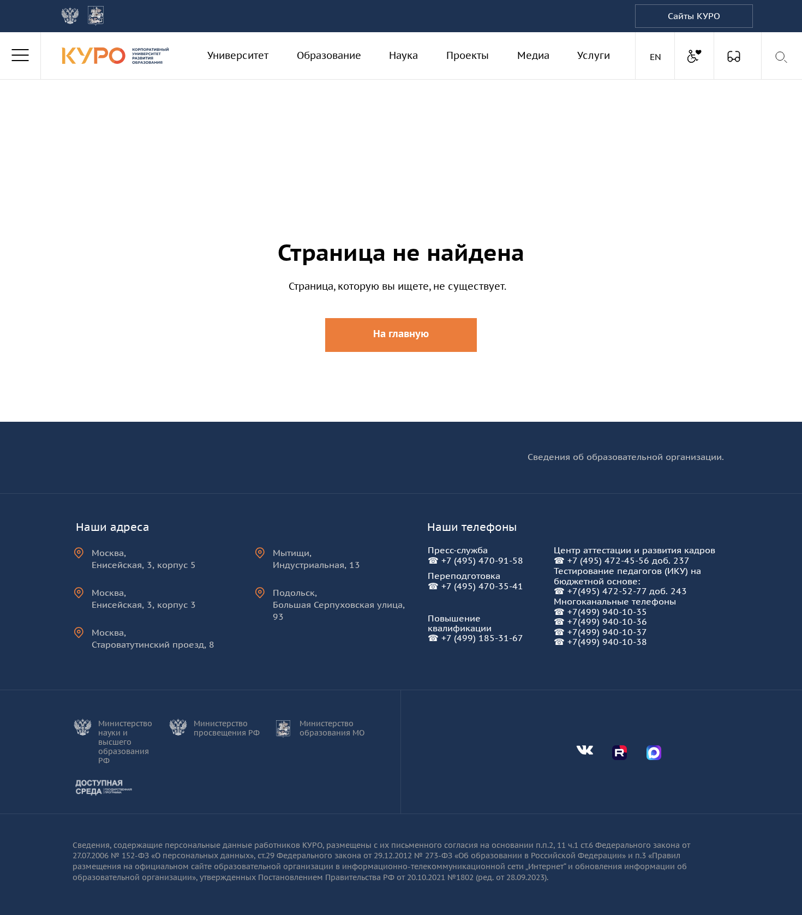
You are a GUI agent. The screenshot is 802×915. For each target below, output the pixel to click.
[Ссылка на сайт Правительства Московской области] (96, 16)
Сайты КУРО (694, 15)
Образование (329, 55)
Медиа (533, 55)
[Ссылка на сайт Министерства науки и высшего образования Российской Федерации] (70, 15)
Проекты (467, 55)
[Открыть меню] (20, 55)
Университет (237, 55)
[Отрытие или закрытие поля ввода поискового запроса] (782, 57)
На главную (401, 333)
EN (657, 56)
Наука (403, 55)
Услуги (593, 55)
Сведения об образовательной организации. (626, 457)
